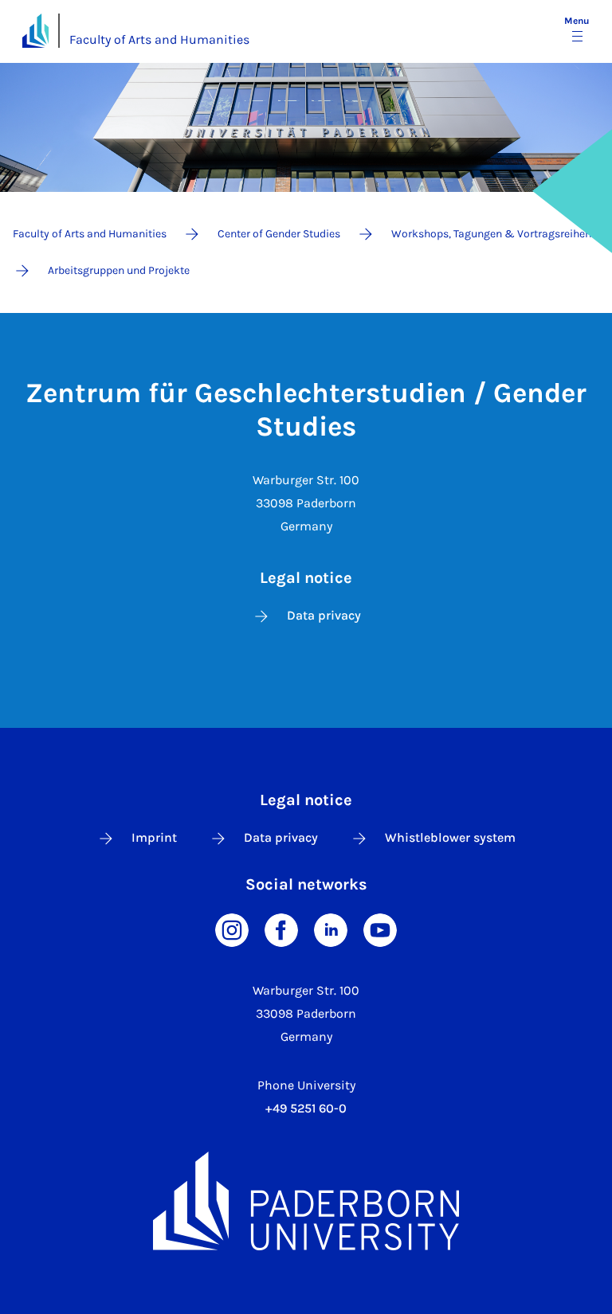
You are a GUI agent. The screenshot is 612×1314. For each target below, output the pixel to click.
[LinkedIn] (330, 929)
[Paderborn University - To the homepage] (35, 31)
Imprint (154, 837)
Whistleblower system (450, 837)
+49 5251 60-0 (306, 1108)
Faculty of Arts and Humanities (159, 39)
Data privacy (324, 615)
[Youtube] (380, 929)
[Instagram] (232, 929)
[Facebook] (281, 929)
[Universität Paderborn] (306, 1201)
